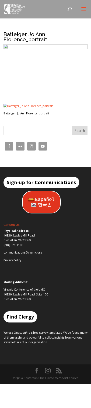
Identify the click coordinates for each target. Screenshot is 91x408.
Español (45, 199)
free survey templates (47, 333)
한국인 (45, 205)
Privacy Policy (12, 260)
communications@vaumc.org (23, 252)
